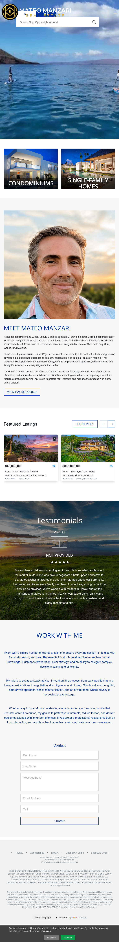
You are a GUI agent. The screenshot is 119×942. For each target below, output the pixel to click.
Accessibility (37, 852)
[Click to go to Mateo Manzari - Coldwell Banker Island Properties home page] (37, 11)
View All (59, 532)
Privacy (19, 852)
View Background (22, 392)
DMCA (55, 852)
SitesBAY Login (99, 852)
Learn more (84, 424)
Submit (59, 821)
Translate (81, 917)
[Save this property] (54, 439)
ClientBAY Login (75, 852)
